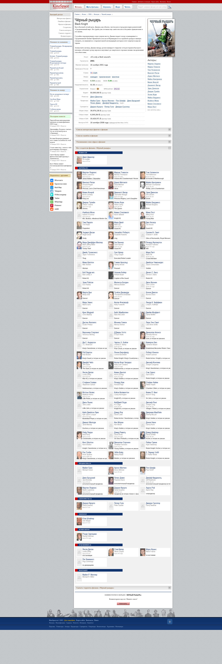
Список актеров (65, 30)
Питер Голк (109, 107)
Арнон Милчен (108, 101)
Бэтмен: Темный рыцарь (59, 57)
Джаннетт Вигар (154, 85)
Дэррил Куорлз (96, 107)
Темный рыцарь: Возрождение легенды (58, 63)
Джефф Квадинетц (110, 103)
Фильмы (78, 7)
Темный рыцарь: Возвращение (61, 47)
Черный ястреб (55, 83)
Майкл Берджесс (154, 98)
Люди (117, 7)
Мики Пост (152, 107)
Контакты (163, 1)
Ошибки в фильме (64, 21)
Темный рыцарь (56, 52)
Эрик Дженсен (153, 88)
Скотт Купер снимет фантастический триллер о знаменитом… (59, 157)
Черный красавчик (56, 74)
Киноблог (90, 623)
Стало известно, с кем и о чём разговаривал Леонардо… (60, 149)
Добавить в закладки (144, 1)
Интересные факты (64, 18)
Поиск (169, 1)
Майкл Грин (95, 101)
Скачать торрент (65, 33)
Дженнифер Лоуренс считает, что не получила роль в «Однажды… (60, 132)
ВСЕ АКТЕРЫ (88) (154, 110)
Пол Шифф (121, 101)
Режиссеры (59, 626)
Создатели (67, 27)
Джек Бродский (133, 101)
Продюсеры (74, 626)
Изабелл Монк (153, 101)
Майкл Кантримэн (155, 79)
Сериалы (107, 7)
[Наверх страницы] (169, 622)
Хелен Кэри (152, 94)
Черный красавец (56, 79)
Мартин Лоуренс (154, 64)
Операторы (92, 626)
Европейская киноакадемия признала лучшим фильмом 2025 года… (60, 123)
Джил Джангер (96, 97)
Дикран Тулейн (154, 91)
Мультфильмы (92, 7)
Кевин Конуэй (153, 82)
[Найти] (170, 7)
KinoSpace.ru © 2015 (56, 620)
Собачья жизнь (55, 110)
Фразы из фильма (64, 24)
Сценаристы (83, 626)
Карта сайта (155, 1)
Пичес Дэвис (95, 103)
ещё (122, 103)
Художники (110, 626)
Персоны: (52, 626)
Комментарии (66, 36)
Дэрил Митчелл (154, 76)
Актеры (67, 626)
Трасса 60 (54, 105)
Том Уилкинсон (154, 70)
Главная (134, 1)
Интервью (83, 623)
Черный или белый (56, 69)
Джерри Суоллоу (122, 107)
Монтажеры (119, 626)
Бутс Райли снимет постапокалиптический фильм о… (61, 166)
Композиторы (101, 626)
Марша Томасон (154, 67)
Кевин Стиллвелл (154, 104)
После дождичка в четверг (59, 95)
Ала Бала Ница (55, 100)
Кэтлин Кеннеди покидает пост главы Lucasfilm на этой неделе (60, 141)
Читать (127, 7)
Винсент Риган (153, 73)
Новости (75, 623)
